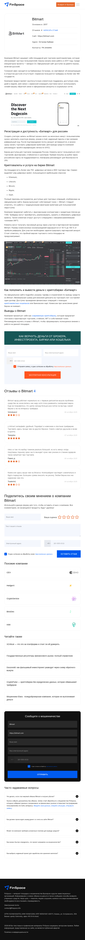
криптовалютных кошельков (16, 303)
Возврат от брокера (65, 5)
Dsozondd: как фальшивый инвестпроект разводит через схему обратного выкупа (41, 669)
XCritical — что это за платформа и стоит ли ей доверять (33, 644)
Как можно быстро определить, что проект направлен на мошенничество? (34, 842)
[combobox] (10, 360)
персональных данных (62, 366)
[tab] (42, 796)
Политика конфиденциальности (16, 932)
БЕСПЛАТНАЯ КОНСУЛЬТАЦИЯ (42, 375)
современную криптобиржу (44, 316)
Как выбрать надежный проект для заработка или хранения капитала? (32, 853)
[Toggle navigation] (78, 4)
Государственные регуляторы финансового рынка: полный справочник (40, 656)
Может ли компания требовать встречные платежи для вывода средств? (33, 831)
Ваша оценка (50, 517)
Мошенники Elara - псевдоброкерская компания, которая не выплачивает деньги (41, 698)
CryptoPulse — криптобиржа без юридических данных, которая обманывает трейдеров (42, 683)
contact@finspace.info (12, 908)
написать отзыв (50, 30)
